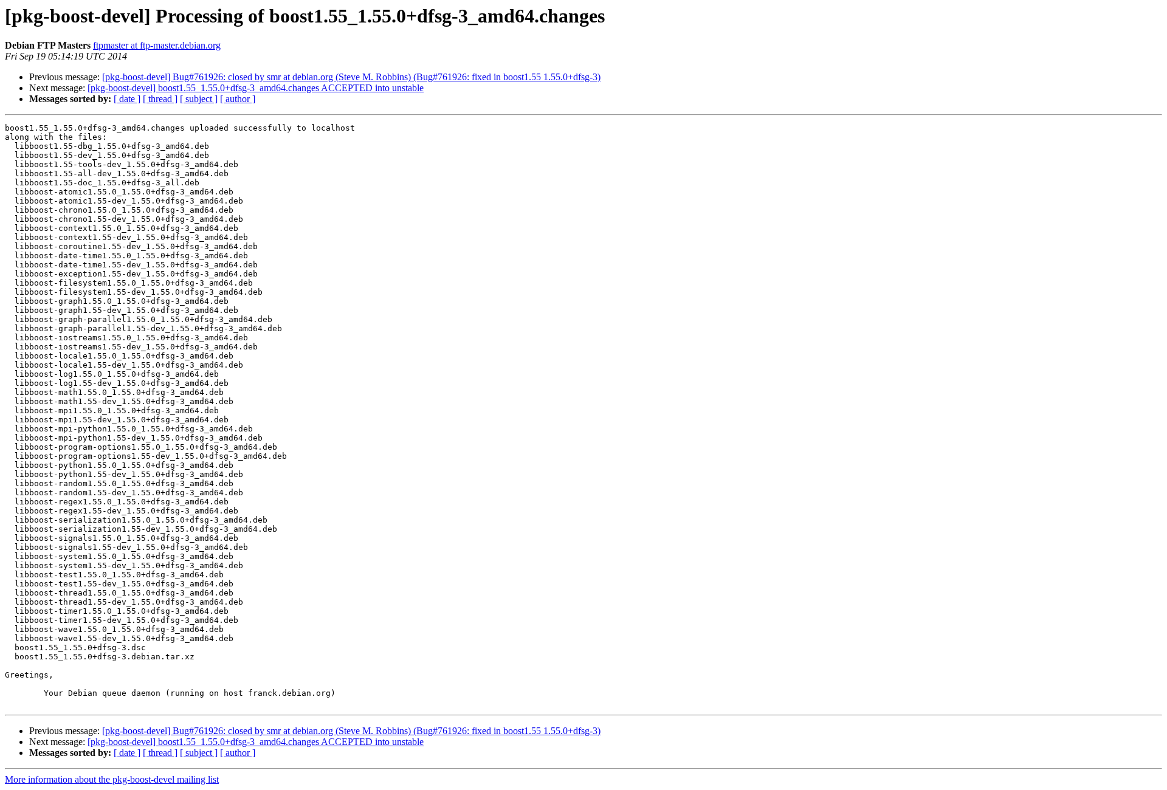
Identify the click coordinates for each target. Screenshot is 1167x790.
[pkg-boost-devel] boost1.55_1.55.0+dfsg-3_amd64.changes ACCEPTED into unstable (256, 88)
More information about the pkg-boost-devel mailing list (112, 779)
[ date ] (127, 99)
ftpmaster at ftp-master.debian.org (157, 45)
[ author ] (237, 99)
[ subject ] (199, 99)
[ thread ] (160, 99)
